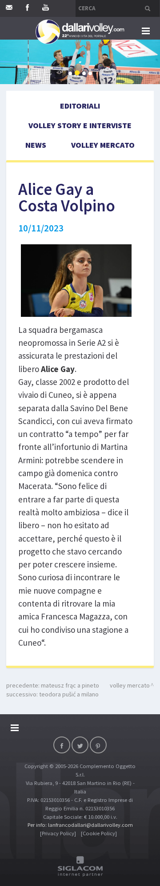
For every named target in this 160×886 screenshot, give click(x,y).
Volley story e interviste (80, 125)
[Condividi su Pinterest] (98, 744)
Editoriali (80, 106)
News (35, 145)
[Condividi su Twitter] (80, 744)
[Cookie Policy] (99, 833)
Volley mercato (103, 145)
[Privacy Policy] (58, 833)
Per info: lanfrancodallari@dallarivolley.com (80, 824)
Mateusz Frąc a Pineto (70, 685)
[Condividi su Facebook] (61, 744)
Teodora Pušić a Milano (69, 694)
